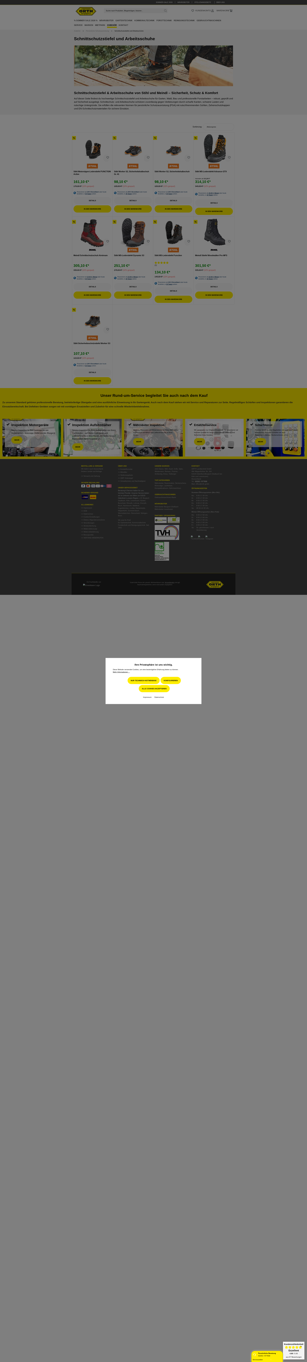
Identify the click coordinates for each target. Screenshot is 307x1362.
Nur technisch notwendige (143, 680)
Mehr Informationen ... (121, 672)
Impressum (147, 697)
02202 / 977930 (264, 1356)
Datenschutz (159, 697)
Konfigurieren (171, 680)
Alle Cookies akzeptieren (154, 689)
